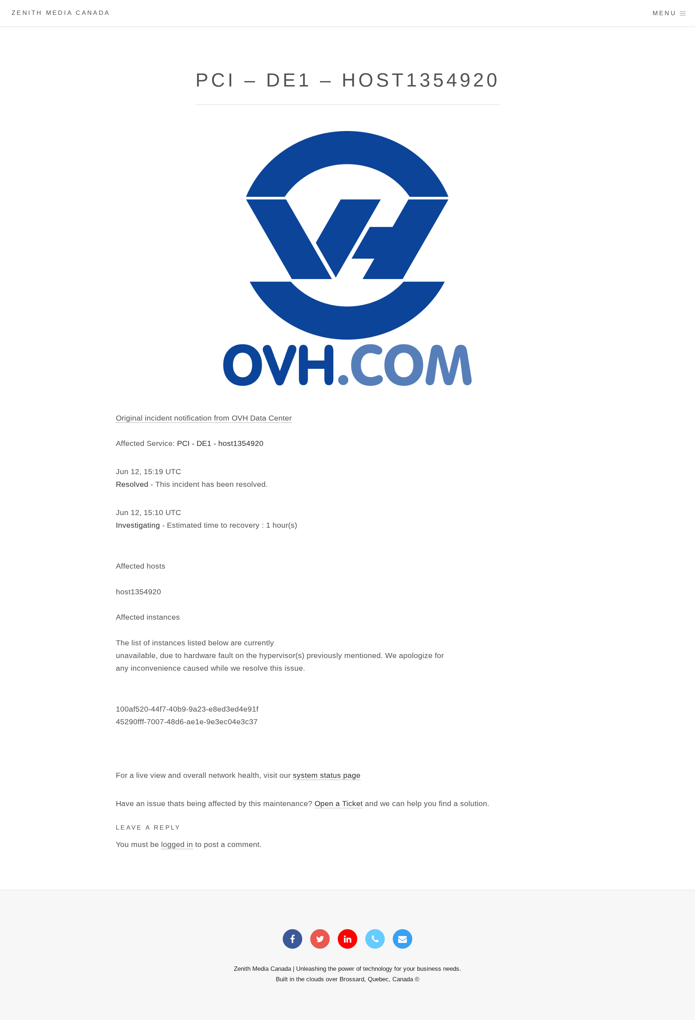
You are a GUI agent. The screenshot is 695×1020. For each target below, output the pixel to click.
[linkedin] (347, 939)
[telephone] (375, 939)
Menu (665, 13)
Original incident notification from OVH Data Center (204, 418)
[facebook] (292, 939)
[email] (402, 939)
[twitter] (320, 939)
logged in (177, 844)
